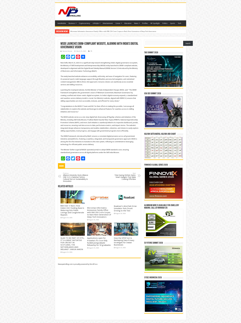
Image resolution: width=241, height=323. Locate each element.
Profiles (145, 23)
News (136, 23)
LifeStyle (96, 23)
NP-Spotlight (155, 23)
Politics (164, 23)
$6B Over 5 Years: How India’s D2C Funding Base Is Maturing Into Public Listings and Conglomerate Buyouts (72, 210)
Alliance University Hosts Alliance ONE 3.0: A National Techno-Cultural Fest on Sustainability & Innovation (75, 177)
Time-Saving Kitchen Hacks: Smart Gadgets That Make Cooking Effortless (125, 176)
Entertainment (108, 23)
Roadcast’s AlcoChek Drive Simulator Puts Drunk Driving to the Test (93, 31)
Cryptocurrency (84, 23)
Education (127, 23)
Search (188, 43)
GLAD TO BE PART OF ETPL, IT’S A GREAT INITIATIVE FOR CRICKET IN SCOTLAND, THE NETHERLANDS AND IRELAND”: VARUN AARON (72, 244)
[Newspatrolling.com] (69, 11)
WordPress (94, 264)
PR (91, 51)
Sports (172, 23)
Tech (179, 23)
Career (117, 23)
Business (72, 23)
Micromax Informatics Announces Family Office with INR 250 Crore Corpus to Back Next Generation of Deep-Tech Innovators (99, 212)
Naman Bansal (67, 51)
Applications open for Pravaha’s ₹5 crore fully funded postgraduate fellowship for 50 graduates (99, 241)
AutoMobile (61, 23)
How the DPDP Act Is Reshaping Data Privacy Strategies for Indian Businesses (124, 241)
